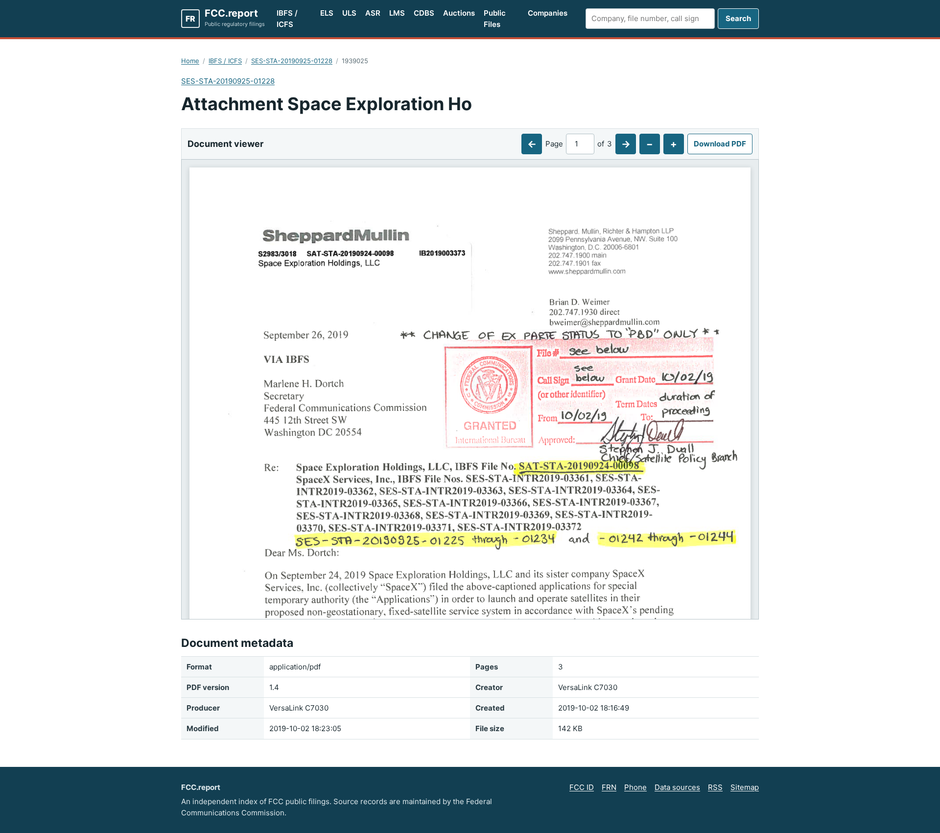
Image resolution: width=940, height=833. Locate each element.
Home (190, 61)
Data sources (677, 787)
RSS (715, 787)
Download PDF (720, 143)
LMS (397, 13)
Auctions (459, 13)
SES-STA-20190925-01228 (291, 61)
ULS (349, 13)
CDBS (424, 13)
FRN (609, 787)
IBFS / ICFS (287, 18)
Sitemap (744, 787)
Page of (578, 143)
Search (738, 18)
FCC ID (581, 787)
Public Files (495, 18)
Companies (547, 13)
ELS (326, 13)
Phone (635, 787)
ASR (372, 13)
